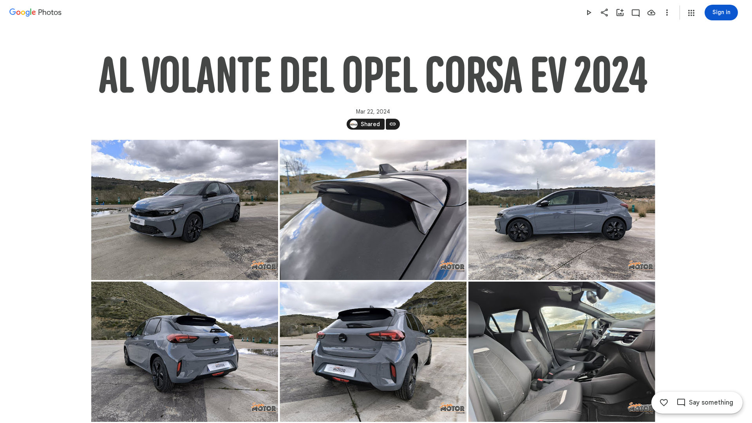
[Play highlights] (588, 12)
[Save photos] (651, 12)
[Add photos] (620, 12)
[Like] (664, 402)
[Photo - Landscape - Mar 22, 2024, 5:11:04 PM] (561, 352)
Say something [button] (711, 403)
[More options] (667, 12)
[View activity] (636, 12)
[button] (691, 13)
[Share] (604, 12)
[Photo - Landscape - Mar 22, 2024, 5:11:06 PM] (184, 210)
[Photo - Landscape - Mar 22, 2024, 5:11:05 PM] (373, 210)
